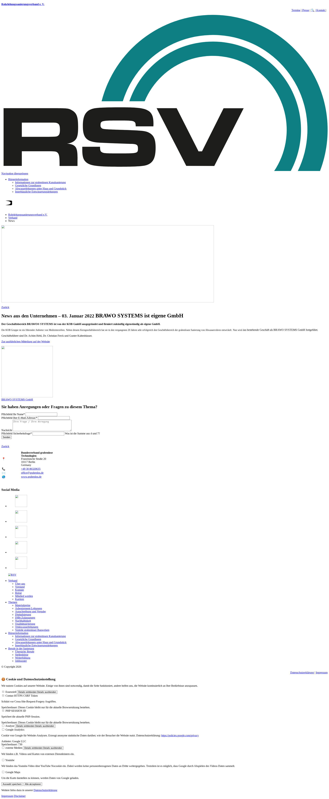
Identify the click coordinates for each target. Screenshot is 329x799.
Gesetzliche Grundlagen (28, 185)
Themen (12, 602)
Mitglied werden (24, 596)
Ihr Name (13, 414)
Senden (6, 437)
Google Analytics (14, 729)
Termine (295, 10)
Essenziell (10, 691)
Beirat (18, 592)
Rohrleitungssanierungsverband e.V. (27, 214)
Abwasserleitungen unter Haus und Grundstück (40, 188)
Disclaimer (20, 796)
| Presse (305, 10)
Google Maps (12, 772)
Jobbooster (21, 660)
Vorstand (20, 586)
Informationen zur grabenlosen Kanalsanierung (40, 182)
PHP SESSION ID (15, 710)
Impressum (322, 672)
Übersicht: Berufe (24, 651)
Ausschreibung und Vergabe (30, 611)
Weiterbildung (22, 657)
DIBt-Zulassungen (25, 617)
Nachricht (7, 430)
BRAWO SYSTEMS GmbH (17, 399)
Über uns (20, 583)
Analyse (9, 725)
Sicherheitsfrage (16, 433)
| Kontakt (320, 10)
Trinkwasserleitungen (26, 626)
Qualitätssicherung (25, 623)
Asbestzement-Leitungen (28, 608)
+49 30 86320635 (30, 468)
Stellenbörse (21, 654)
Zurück (5, 307)
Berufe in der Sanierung (21, 648)
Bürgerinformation (18, 179)
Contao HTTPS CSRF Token (21, 695)
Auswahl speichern (12, 784)
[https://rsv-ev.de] (164, 170)
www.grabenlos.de (31, 476)
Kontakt (19, 589)
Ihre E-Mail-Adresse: (19, 417)
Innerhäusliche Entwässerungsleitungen (36, 191)
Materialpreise (22, 605)
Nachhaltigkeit (23, 620)
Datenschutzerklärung (302, 672)
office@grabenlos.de (32, 472)
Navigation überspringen (14, 173)
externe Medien (13, 747)
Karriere (19, 599)
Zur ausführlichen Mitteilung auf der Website (25, 341)
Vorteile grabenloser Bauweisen (32, 630)
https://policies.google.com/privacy (180, 735)
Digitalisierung (23, 614)
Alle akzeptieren (33, 784)
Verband (12, 217)
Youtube (9, 760)
